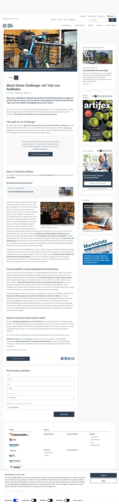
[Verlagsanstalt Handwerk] (20, 466)
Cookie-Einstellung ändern (40, 154)
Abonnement (92, 16)
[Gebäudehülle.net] (20, 434)
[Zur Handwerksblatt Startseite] (8, 25)
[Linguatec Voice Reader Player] (16, 78)
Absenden (64, 414)
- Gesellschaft (15, 93)
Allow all (103, 475)
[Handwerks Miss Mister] (20, 445)
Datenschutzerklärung (40, 149)
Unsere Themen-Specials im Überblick (97, 188)
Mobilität (90, 25)
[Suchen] (112, 20)
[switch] (34, 500)
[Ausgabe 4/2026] (97, 121)
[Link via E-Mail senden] (72, 358)
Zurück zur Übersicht (18, 359)
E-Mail (8, 384)
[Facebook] (62, 358)
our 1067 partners (16, 477)
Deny (103, 481)
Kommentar (10, 393)
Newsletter (83, 16)
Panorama (99, 25)
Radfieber (66, 233)
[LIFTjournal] (20, 456)
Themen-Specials (111, 25)
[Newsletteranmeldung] (97, 216)
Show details (77, 500)
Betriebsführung (66, 25)
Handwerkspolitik (79, 25)
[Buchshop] (20, 461)
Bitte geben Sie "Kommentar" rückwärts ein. (20, 403)
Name (8, 375)
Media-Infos (101, 16)
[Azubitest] (20, 450)
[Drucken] (68, 358)
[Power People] (20, 439)
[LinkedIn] (65, 358)
